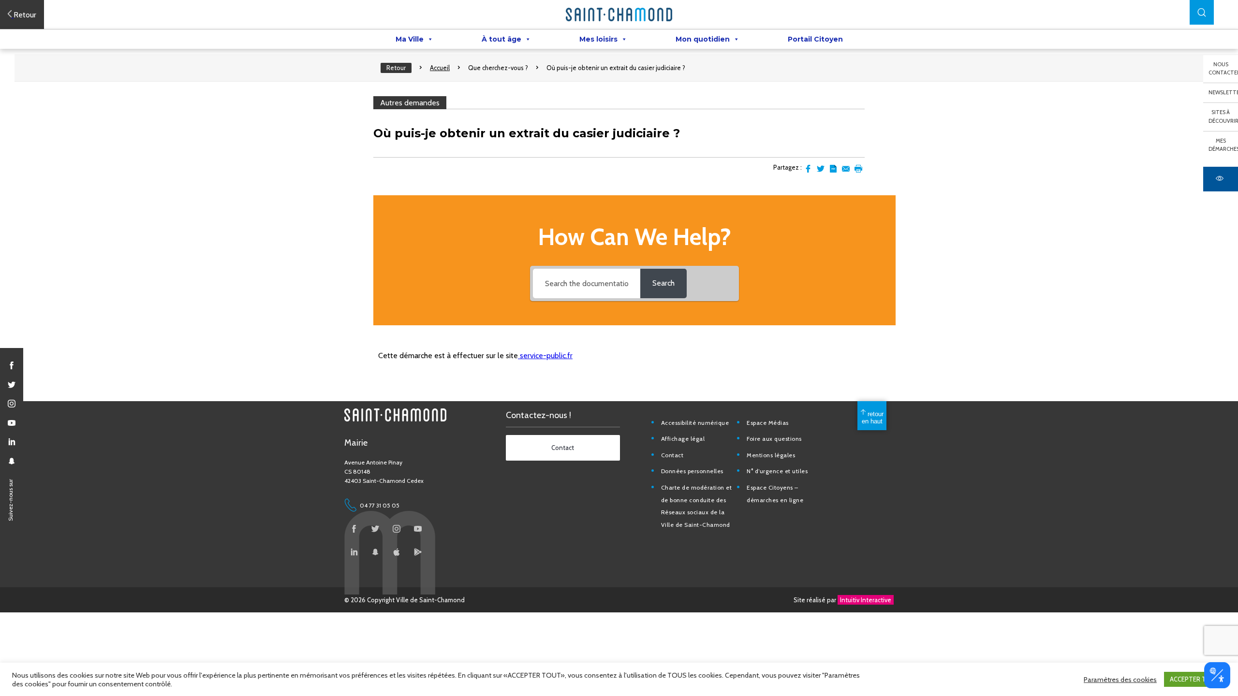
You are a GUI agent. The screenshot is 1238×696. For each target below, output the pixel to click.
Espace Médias (768, 422)
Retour (396, 68)
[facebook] (11, 365)
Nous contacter (1223, 68)
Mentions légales (771, 455)
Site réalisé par (842, 600)
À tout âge (501, 39)
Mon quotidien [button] (703, 39)
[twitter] (11, 385)
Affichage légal (683, 438)
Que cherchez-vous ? (498, 68)
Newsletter (1223, 92)
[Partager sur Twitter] (821, 169)
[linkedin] (11, 442)
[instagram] (11, 403)
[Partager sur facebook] (808, 169)
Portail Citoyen (815, 39)
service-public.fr (545, 355)
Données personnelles (692, 471)
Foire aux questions (774, 438)
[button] (1202, 12)
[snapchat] (11, 461)
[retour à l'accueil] (619, 14)
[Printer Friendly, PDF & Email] (833, 169)
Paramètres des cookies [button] (1120, 679)
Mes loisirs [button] (598, 39)
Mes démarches (1223, 145)
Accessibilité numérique (695, 422)
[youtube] (11, 423)
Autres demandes (410, 102)
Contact (672, 455)
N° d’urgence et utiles (777, 471)
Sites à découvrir (1223, 116)
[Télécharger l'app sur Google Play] (417, 552)
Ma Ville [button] (410, 39)
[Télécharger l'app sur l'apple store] (396, 552)
